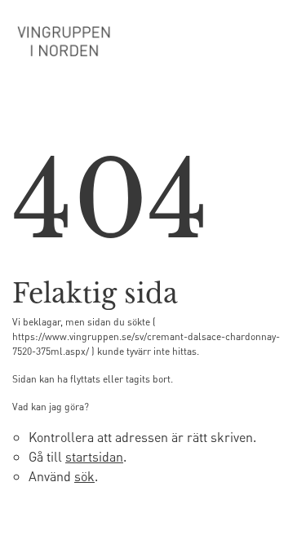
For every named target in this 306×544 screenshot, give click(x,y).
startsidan (94, 456)
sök (84, 475)
